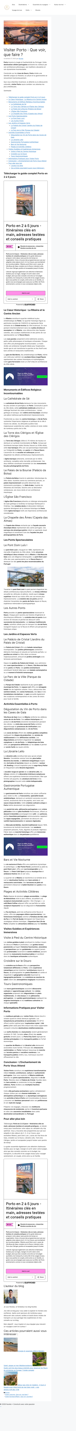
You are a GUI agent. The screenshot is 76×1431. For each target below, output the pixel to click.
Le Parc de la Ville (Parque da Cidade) (25, 130)
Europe (7, 1392)
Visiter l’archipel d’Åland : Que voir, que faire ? (19, 1396)
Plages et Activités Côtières (21, 147)
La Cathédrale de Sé (18, 104)
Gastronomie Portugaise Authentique (24, 142)
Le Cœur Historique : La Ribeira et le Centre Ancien (27, 99)
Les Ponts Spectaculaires (17, 116)
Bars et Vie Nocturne (18, 144)
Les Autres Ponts (17, 121)
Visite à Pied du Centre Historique (23, 151)
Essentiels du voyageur (40, 4)
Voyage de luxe (17, 10)
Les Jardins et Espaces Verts (19, 123)
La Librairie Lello (17, 140)
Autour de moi (58, 4)
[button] (1, 1407)
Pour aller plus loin (15, 163)
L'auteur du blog (17, 166)
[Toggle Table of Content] (5, 95)
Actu (13, 4)
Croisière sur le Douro (19, 154)
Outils (27, 10)
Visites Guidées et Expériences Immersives (24, 149)
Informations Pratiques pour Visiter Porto (23, 159)
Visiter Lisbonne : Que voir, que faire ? (16, 1394)
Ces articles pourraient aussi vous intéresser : (28, 168)
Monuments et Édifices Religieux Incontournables (26, 102)
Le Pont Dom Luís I (18, 118)
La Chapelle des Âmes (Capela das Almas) (27, 114)
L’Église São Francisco (19, 111)
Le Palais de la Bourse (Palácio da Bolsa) (26, 109)
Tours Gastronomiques (19, 156)
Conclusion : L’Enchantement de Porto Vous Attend (27, 161)
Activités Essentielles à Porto (19, 132)
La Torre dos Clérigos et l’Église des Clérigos (27, 107)
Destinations (23, 4)
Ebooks (37, 10)
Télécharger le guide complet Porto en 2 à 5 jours (26, 97)
